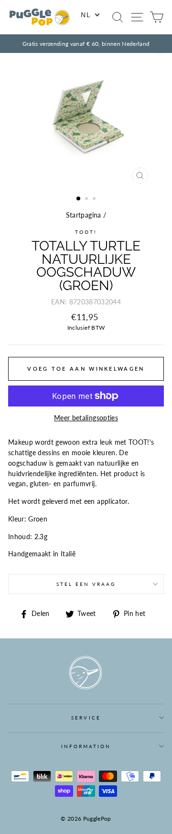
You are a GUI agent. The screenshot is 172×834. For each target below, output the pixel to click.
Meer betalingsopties (86, 418)
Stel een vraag (86, 584)
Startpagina (83, 215)
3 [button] (95, 199)
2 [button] (87, 199)
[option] (86, 43)
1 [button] (78, 199)
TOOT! (86, 232)
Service (85, 717)
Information (86, 746)
